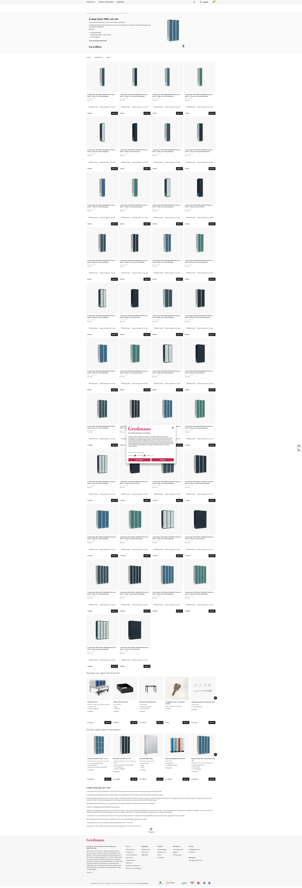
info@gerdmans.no (194, 849)
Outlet (159, 855)
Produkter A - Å (161, 852)
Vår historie (129, 857)
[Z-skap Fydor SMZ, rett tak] (183, 46)
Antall (88, 57)
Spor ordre (145, 852)
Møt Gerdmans (130, 849)
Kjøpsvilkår (145, 855)
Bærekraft (129, 863)
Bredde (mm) (98, 57)
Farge (108, 57)
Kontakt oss (129, 852)
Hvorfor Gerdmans (131, 855)
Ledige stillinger (130, 860)
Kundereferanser (178, 849)
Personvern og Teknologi (133, 868)
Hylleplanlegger (162, 849)
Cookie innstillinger (143, 883)
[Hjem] (95, 841)
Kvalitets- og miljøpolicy (133, 865)
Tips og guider (177, 855)
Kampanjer (120, 2)
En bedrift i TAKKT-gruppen (132, 883)
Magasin (175, 852)
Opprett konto (146, 849)
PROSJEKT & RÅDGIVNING (106, 2)
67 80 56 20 (192, 852)
